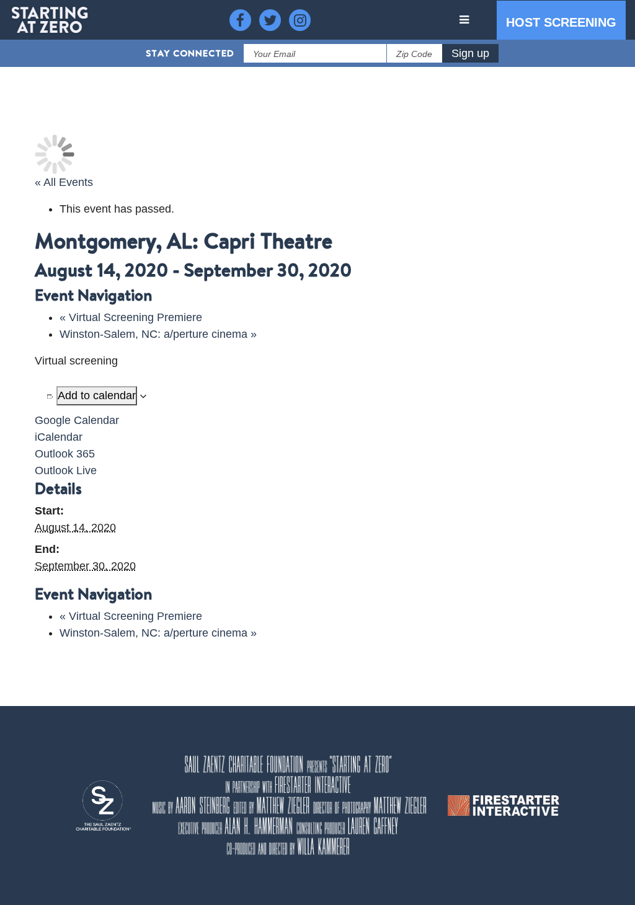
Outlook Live (66, 470)
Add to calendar (97, 395)
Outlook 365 (65, 454)
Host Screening (561, 22)
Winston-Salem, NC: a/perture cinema (158, 334)
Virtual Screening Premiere (131, 317)
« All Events (64, 182)
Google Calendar (77, 420)
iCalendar (58, 437)
